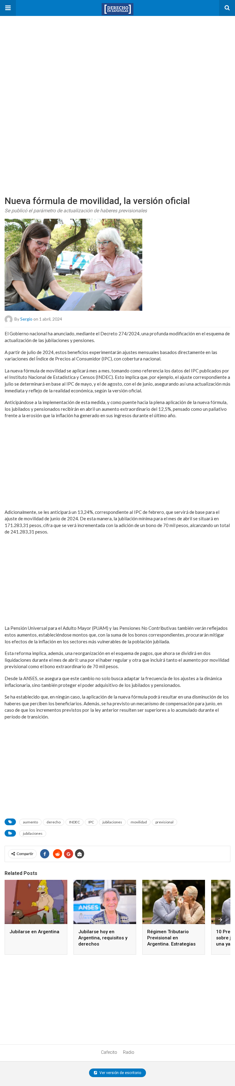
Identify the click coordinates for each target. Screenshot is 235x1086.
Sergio (26, 319)
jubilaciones (112, 822)
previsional (164, 822)
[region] (46, 54)
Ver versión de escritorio (120, 1073)
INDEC (74, 822)
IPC (91, 822)
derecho (54, 822)
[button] (8, 8)
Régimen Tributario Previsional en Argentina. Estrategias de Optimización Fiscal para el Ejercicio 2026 (172, 944)
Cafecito (109, 1052)
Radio (128, 1052)
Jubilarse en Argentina (34, 931)
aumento (30, 822)
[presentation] (220, 920)
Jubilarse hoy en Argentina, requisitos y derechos (102, 938)
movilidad (139, 822)
